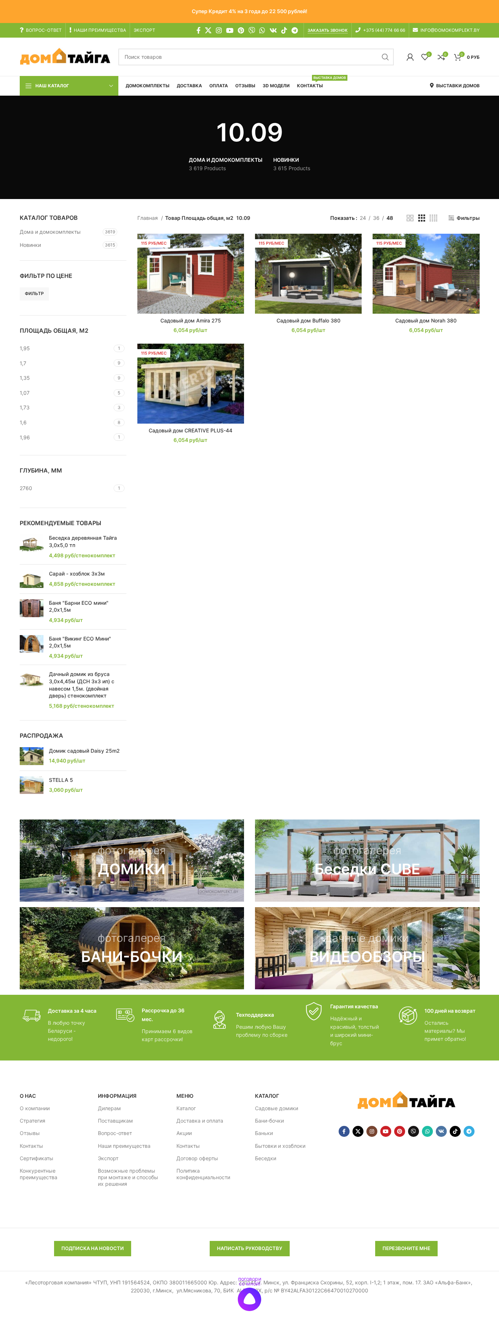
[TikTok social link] (284, 30)
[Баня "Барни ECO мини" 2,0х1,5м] (31, 611)
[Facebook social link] (198, 30)
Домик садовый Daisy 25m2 (84, 751)
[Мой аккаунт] (410, 57)
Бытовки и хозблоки (280, 1146)
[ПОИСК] (385, 57)
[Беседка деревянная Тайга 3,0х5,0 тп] (31, 546)
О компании (35, 1108)
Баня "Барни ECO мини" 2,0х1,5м (78, 606)
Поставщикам (115, 1120)
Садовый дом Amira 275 (190, 320)
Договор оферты (197, 1158)
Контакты (31, 1146)
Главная (148, 218)
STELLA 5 (61, 780)
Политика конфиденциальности (203, 1174)
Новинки (30, 245)
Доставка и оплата (199, 1120)
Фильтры (468, 218)
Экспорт (108, 1158)
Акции (184, 1133)
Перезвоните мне (406, 1248)
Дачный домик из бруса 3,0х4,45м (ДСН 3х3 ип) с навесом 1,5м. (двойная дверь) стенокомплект (81, 685)
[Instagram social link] (219, 30)
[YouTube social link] (230, 30)
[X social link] (208, 30)
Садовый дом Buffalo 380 (308, 320)
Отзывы (30, 1133)
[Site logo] (65, 56)
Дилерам (109, 1108)
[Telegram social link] (294, 30)
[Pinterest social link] (241, 30)
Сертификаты (36, 1158)
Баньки (264, 1133)
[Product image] (190, 274)
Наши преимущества (124, 1146)
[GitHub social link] (251, 30)
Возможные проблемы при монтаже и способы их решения (128, 1177)
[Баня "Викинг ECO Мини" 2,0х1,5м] (31, 647)
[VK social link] (273, 30)
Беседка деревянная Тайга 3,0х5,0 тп (83, 541)
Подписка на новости (92, 1248)
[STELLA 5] (31, 785)
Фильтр (34, 293)
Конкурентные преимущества (38, 1174)
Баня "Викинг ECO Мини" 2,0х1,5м (80, 642)
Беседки (265, 1158)
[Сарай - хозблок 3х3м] (31, 579)
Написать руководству (249, 1248)
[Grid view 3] (421, 218)
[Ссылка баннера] (132, 860)
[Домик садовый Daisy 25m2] (31, 756)
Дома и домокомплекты (50, 232)
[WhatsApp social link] (262, 30)
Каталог (186, 1108)
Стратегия (32, 1120)
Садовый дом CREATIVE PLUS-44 (190, 430)
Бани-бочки (269, 1120)
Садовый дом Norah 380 (426, 320)
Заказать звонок (328, 30)
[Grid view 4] (433, 218)
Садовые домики (276, 1108)
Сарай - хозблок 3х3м (77, 573)
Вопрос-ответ (115, 1133)
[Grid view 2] (410, 218)
